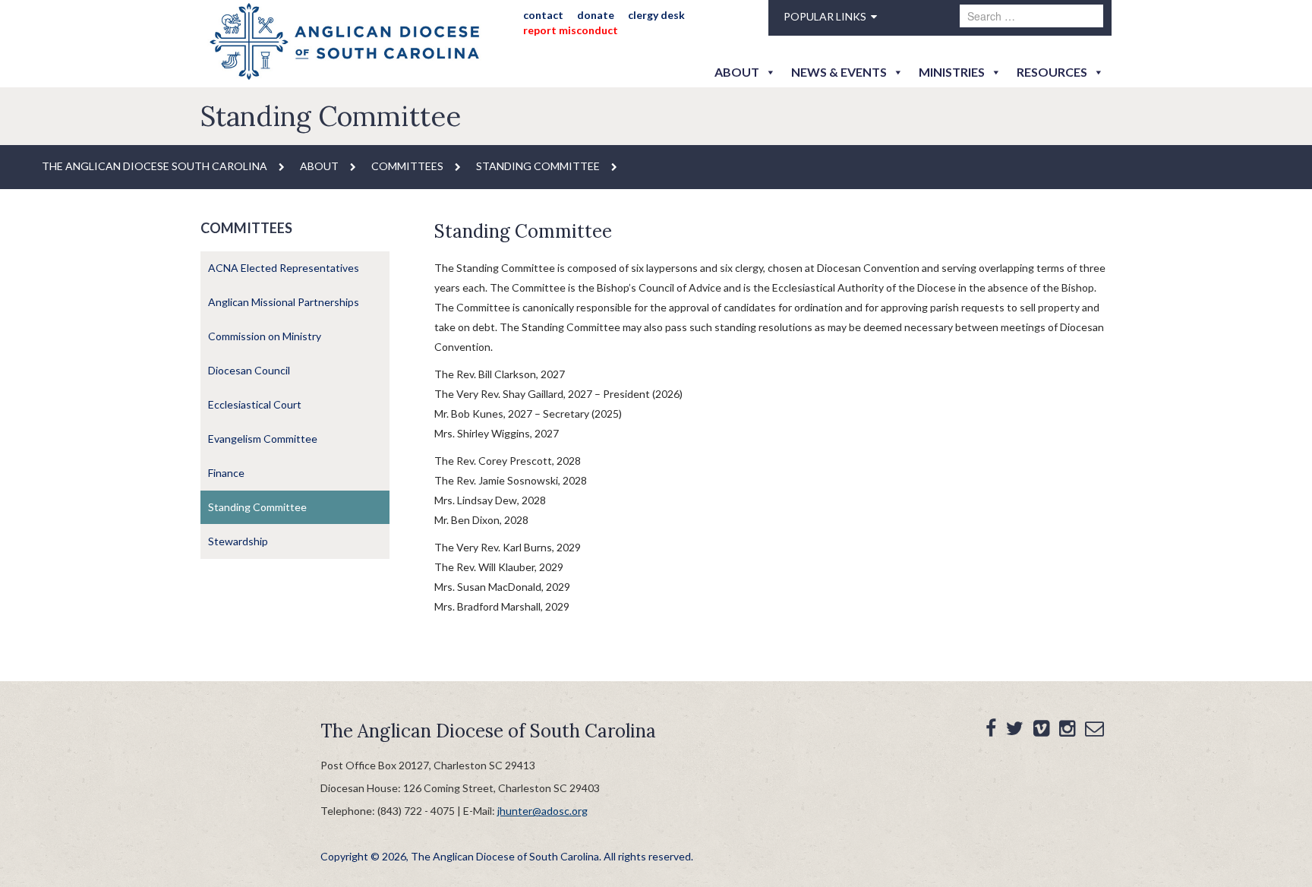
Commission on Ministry (264, 336)
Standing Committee (257, 506)
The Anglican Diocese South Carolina (154, 165)
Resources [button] (1052, 72)
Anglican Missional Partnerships (283, 301)
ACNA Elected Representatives (283, 267)
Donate (595, 14)
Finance (226, 472)
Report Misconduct (570, 30)
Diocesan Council (249, 370)
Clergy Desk (656, 14)
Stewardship (238, 541)
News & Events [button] (839, 72)
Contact (543, 14)
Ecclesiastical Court (254, 404)
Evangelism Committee (262, 438)
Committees (407, 165)
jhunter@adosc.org (542, 810)
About (319, 165)
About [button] (736, 72)
